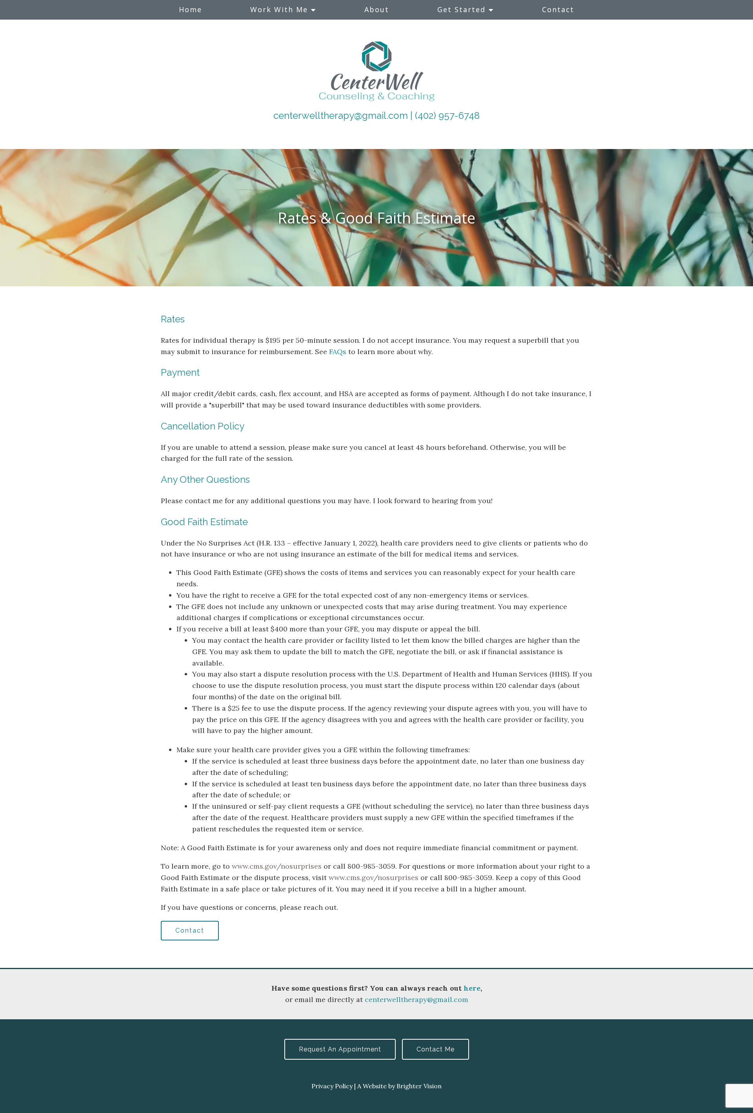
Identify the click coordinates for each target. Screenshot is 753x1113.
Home (190, 9)
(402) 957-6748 (447, 115)
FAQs (337, 351)
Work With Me (279, 9)
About (376, 9)
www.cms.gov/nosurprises (277, 866)
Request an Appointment (340, 1049)
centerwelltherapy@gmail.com (340, 115)
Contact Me (436, 1049)
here (472, 988)
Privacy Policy (332, 1086)
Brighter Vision (419, 1086)
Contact (558, 9)
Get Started (461, 9)
